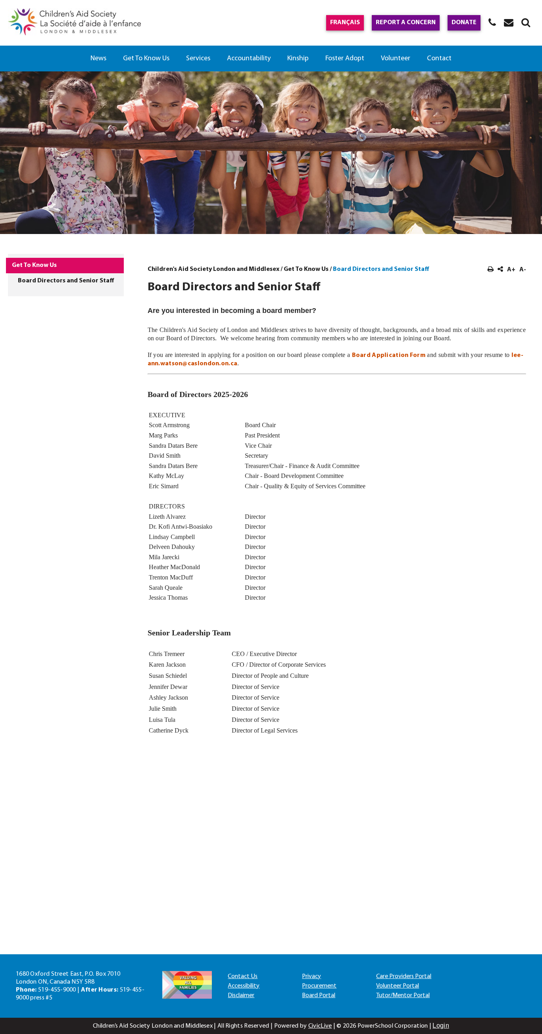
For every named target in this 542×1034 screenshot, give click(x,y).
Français (345, 22)
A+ (511, 270)
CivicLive (320, 1026)
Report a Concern (406, 22)
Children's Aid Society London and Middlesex (213, 269)
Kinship (298, 58)
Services (198, 58)
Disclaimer (241, 995)
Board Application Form (389, 355)
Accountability (249, 58)
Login (440, 1025)
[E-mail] (508, 22)
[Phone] (492, 22)
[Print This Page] (491, 270)
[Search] (525, 22)
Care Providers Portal (403, 976)
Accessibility (243, 986)
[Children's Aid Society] (74, 23)
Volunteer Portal (397, 986)
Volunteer (395, 58)
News (98, 58)
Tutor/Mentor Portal (403, 995)
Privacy (311, 976)
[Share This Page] (500, 270)
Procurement (319, 986)
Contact (439, 58)
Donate (464, 22)
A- (522, 270)
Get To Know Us (146, 58)
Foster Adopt (344, 58)
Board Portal (318, 995)
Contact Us (243, 976)
